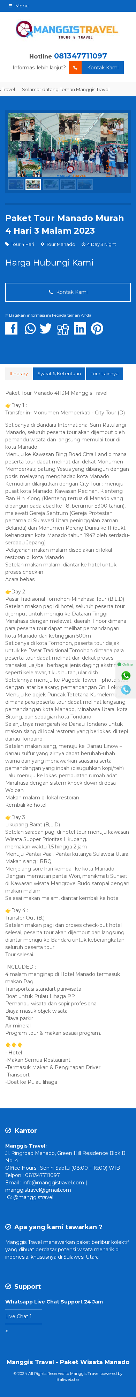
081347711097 (80, 55)
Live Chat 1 (18, 1316)
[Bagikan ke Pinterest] (99, 332)
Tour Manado (60, 244)
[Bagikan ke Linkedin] (82, 332)
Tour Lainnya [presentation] (105, 373)
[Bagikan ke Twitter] (47, 332)
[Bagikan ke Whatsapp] (30, 332)
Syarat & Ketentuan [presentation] (59, 373)
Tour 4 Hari (22, 244)
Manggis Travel (23, 1242)
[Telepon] (126, 689)
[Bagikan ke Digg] (65, 332)
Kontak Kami (103, 67)
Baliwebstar (68, 1379)
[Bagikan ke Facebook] (13, 332)
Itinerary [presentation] (19, 373)
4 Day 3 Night (101, 244)
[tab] (18, 373)
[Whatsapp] (126, 675)
